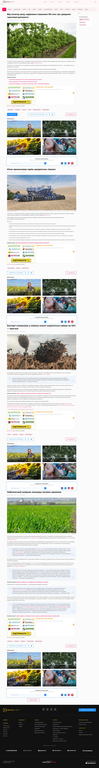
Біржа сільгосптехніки (39, 730)
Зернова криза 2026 (57, 722)
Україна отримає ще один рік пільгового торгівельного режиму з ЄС (33, 393)
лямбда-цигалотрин (44, 607)
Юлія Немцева (11, 106)
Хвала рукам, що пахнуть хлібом (59, 740)
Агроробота (37, 728)
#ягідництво (17, 109)
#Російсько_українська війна (84, 19)
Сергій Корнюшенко (32, 537)
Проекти (68, 1)
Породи (20, 726)
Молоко (67, 9)
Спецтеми (52, 1)
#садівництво (10, 109)
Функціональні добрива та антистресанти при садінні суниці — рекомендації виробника (29, 83)
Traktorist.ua (47, 215)
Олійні (40, 9)
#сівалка (18, 268)
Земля (24, 9)
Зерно (34, 9)
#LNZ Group (10, 641)
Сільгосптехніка (48, 9)
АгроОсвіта (55, 734)
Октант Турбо (25, 607)
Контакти (81, 732)
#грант (29, 109)
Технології (5, 731)
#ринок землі (82, 22)
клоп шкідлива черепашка (18, 566)
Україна (9, 9)
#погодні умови (30, 641)
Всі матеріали (71, 114)
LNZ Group (69, 537)
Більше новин (33, 699)
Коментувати (12, 114)
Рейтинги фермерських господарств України (62, 726)
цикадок (34, 563)
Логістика (5, 735)
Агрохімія (80, 9)
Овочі (86, 9)
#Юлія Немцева (46, 109)
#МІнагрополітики (36, 109)
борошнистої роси (16, 590)
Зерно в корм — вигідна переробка (60, 728)
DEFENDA (36, 608)
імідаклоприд (67, 607)
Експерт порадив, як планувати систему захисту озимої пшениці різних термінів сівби (37, 616)
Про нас (80, 730)
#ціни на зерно (82, 24)
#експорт (21, 434)
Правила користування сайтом (85, 734)
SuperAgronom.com (11, 539)
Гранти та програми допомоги (59, 732)
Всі (4, 9)
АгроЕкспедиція (56, 730)
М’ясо (61, 9)
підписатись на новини (87, 709)
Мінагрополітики (38, 63)
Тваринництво (6, 727)
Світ (29, 9)
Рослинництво (6, 725)
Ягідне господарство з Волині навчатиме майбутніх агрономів (23, 81)
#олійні (9, 434)
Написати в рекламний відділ (85, 722)
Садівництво (17, 9)
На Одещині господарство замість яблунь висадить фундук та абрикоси (25, 79)
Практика (5, 729)
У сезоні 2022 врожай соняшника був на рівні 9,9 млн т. (20, 409)
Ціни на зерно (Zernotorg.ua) (41, 724)
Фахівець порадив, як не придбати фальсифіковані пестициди (32, 582)
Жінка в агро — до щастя (58, 738)
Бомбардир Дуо (59, 607)
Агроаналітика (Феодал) (40, 726)
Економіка (5, 733)
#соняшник (15, 434)
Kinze (13, 213)
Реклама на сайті (82, 724)
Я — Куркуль (55, 736)
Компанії (21, 724)
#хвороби (23, 641)
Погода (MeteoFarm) (39, 722)
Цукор (56, 9)
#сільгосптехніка (11, 268)
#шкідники (17, 641)
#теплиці (24, 109)
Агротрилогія (56, 724)
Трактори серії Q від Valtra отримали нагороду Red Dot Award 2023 (32, 242)
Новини (45, 1)
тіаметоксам (32, 607)
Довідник (60, 1)
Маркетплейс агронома (40, 732)
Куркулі (20, 722)
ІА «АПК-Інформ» (46, 374)
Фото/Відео (76, 1)
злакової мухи (39, 549)
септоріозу (24, 590)
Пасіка (73, 9)
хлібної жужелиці (19, 552)
